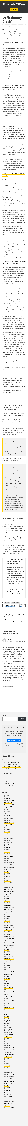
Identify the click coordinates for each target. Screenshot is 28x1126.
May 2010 (7, 1063)
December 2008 (9, 1099)
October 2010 (8, 1052)
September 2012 (9, 1012)
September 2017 (9, 945)
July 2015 (6, 976)
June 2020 (7, 916)
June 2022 (7, 874)
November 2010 (9, 1050)
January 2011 (8, 1045)
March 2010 (7, 1068)
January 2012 (8, 1030)
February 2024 (8, 838)
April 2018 (7, 941)
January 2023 (8, 858)
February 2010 (8, 1070)
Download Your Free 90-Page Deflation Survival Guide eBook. (15, 592)
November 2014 (9, 992)
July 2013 (6, 1003)
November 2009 (9, 1077)
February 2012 (8, 1028)
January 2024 (8, 840)
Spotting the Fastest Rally (9, 764)
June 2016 (7, 965)
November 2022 (9, 863)
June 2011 (7, 1041)
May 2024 (7, 831)
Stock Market (15, 602)
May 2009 (7, 1090)
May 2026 (7, 798)
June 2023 (7, 847)
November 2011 (9, 1032)
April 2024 (7, 834)
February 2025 (8, 818)
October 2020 (8, 909)
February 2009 (8, 1097)
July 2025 (6, 809)
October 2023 (8, 843)
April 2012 (7, 1023)
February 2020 (8, 925)
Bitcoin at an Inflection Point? (11, 762)
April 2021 (7, 900)
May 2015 (7, 981)
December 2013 (9, 1001)
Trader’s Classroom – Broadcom (11, 766)
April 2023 (7, 851)
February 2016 (8, 967)
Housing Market (10, 783)
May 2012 (7, 1021)
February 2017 (8, 956)
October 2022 (8, 865)
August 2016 (8, 961)
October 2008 (8, 1103)
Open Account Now (14, 740)
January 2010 (8, 1072)
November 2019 (9, 927)
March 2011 (7, 1043)
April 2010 (7, 1065)
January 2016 (8, 970)
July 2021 (6, 896)
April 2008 (7, 1105)
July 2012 (6, 1016)
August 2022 (8, 869)
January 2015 (8, 990)
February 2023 (8, 856)
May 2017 (7, 954)
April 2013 (7, 1005)
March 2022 (7, 880)
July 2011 (6, 1039)
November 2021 (9, 887)
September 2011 (9, 1034)
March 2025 (7, 816)
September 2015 (9, 972)
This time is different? (8, 760)
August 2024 (8, 825)
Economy (7, 602)
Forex (6, 781)
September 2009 (9, 1081)
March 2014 (7, 999)
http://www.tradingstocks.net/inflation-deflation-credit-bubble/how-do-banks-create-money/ (13, 87)
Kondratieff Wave (14, 4)
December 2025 (9, 800)
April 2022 (7, 878)
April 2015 (7, 983)
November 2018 (9, 936)
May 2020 (7, 918)
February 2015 (8, 987)
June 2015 (7, 978)
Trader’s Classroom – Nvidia (10, 769)
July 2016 (6, 963)
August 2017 (8, 947)
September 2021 (9, 892)
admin (16, 27)
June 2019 (7, 932)
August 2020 (8, 912)
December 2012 (9, 1007)
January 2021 (8, 905)
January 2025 (8, 820)
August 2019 (8, 929)
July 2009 (6, 1085)
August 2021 (8, 894)
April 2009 (7, 1092)
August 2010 (8, 1056)
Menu (15, 9)
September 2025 (9, 805)
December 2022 (9, 860)
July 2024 (6, 827)
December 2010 (9, 1048)
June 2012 (7, 1019)
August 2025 (8, 807)
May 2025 (7, 811)
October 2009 (8, 1079)
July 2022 (6, 871)
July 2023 (6, 845)
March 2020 (7, 923)
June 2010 (7, 1061)
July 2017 (6, 949)
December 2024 (9, 822)
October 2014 (8, 994)
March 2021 (7, 903)
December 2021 (9, 885)
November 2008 (9, 1101)
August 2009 (8, 1083)
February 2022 (8, 883)
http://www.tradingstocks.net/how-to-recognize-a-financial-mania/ (13, 121)
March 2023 (7, 854)
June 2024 (7, 829)
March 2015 (7, 985)
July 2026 (6, 796)
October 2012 (8, 1010)
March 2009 (7, 1094)
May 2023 (7, 849)
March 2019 (7, 934)
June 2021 (7, 898)
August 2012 (8, 1014)
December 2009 (9, 1074)
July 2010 (6, 1059)
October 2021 (8, 889)
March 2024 (7, 836)
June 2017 (7, 952)
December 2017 (9, 943)
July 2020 (6, 914)
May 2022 (7, 876)
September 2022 (9, 867)
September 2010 (9, 1054)
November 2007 (9, 1108)
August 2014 (8, 996)
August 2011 (8, 1036)
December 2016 (9, 958)
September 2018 (9, 938)
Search (4, 716)
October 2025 (8, 802)
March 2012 (7, 1025)
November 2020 (9, 907)
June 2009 (7, 1088)
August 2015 (8, 974)
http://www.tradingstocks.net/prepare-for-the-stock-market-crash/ (14, 262)
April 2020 (7, 920)
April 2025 (7, 814)
